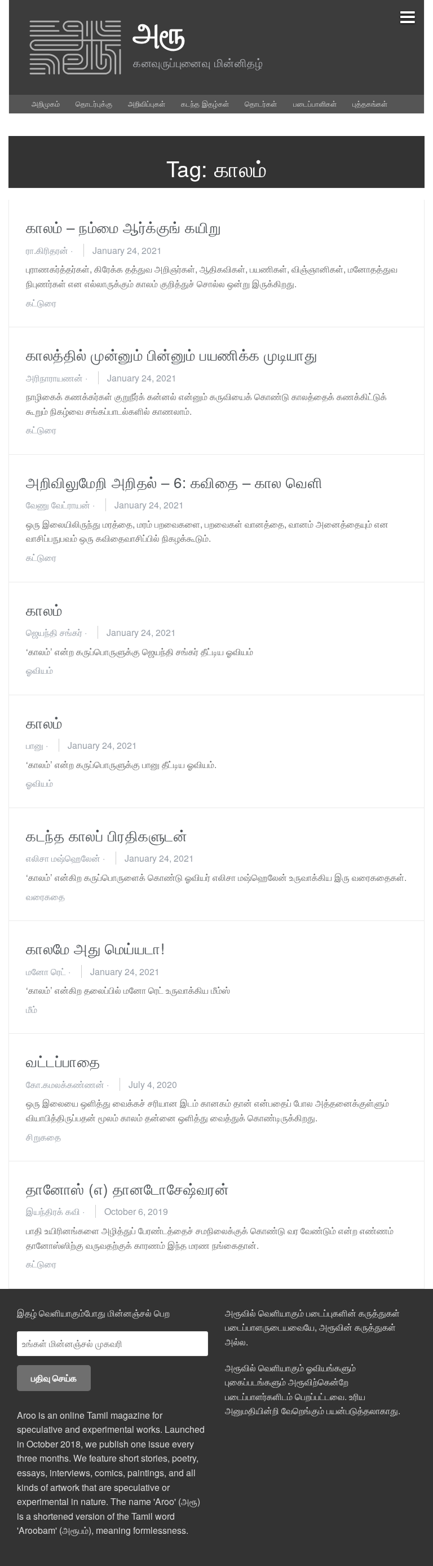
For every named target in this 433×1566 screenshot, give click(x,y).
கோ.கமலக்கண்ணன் (65, 1084)
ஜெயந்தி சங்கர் (54, 632)
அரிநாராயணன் (54, 377)
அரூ (159, 31)
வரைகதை (45, 896)
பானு (34, 745)
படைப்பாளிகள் (315, 103)
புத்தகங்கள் (369, 103)
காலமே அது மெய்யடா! (95, 947)
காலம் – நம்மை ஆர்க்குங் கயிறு (124, 226)
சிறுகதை (43, 1136)
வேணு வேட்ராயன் (58, 504)
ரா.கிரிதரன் (47, 250)
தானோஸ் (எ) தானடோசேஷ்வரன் (127, 1188)
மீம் (31, 1009)
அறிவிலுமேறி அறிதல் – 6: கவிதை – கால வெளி (174, 481)
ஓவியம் (39, 670)
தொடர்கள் (261, 103)
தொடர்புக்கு (94, 103)
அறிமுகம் (46, 103)
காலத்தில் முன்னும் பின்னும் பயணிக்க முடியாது (175, 354)
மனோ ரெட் (46, 971)
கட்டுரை (41, 302)
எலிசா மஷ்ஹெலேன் (63, 858)
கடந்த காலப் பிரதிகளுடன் (106, 834)
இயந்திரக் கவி (53, 1211)
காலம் (44, 609)
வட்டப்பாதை (63, 1060)
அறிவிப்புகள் (146, 103)
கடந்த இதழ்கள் (205, 103)
